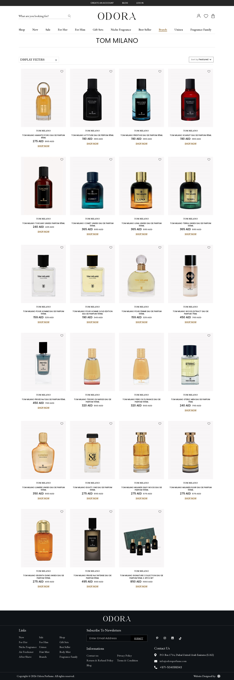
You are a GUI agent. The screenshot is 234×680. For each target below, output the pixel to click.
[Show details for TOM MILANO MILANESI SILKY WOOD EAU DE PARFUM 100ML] (141, 450)
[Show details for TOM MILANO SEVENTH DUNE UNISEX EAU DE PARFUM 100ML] (43, 538)
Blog (125, 3)
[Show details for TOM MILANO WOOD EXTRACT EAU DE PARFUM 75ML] (190, 274)
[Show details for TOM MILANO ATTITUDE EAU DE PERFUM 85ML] (92, 98)
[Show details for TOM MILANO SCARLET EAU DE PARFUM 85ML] (190, 98)
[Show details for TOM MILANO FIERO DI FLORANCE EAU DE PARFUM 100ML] (141, 362)
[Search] (69, 16)
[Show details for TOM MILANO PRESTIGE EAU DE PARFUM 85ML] (141, 98)
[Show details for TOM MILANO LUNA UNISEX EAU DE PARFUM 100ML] (141, 186)
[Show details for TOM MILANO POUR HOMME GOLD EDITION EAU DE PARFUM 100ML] (92, 274)
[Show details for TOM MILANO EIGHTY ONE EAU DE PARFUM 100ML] (92, 450)
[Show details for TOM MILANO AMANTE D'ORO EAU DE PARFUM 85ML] (43, 98)
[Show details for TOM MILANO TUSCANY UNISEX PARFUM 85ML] (43, 186)
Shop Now (43, 146)
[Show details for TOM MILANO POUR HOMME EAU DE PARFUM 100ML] (43, 274)
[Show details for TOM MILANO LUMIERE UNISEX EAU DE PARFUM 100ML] (43, 450)
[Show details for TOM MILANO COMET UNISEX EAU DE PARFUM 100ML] (92, 186)
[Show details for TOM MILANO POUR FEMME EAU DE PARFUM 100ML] (141, 274)
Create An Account (102, 3)
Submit (138, 638)
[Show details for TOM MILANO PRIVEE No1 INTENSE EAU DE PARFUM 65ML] (92, 538)
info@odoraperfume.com (173, 661)
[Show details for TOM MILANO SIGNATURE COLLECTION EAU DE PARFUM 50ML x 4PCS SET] (141, 538)
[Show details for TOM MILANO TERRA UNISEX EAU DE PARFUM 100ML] (190, 186)
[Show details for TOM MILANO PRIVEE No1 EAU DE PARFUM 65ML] (43, 362)
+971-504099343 (171, 667)
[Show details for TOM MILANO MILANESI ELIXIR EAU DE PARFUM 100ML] (190, 450)
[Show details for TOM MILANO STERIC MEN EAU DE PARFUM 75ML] (190, 362)
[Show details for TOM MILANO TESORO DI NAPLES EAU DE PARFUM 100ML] (92, 362)
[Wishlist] (61, 71)
